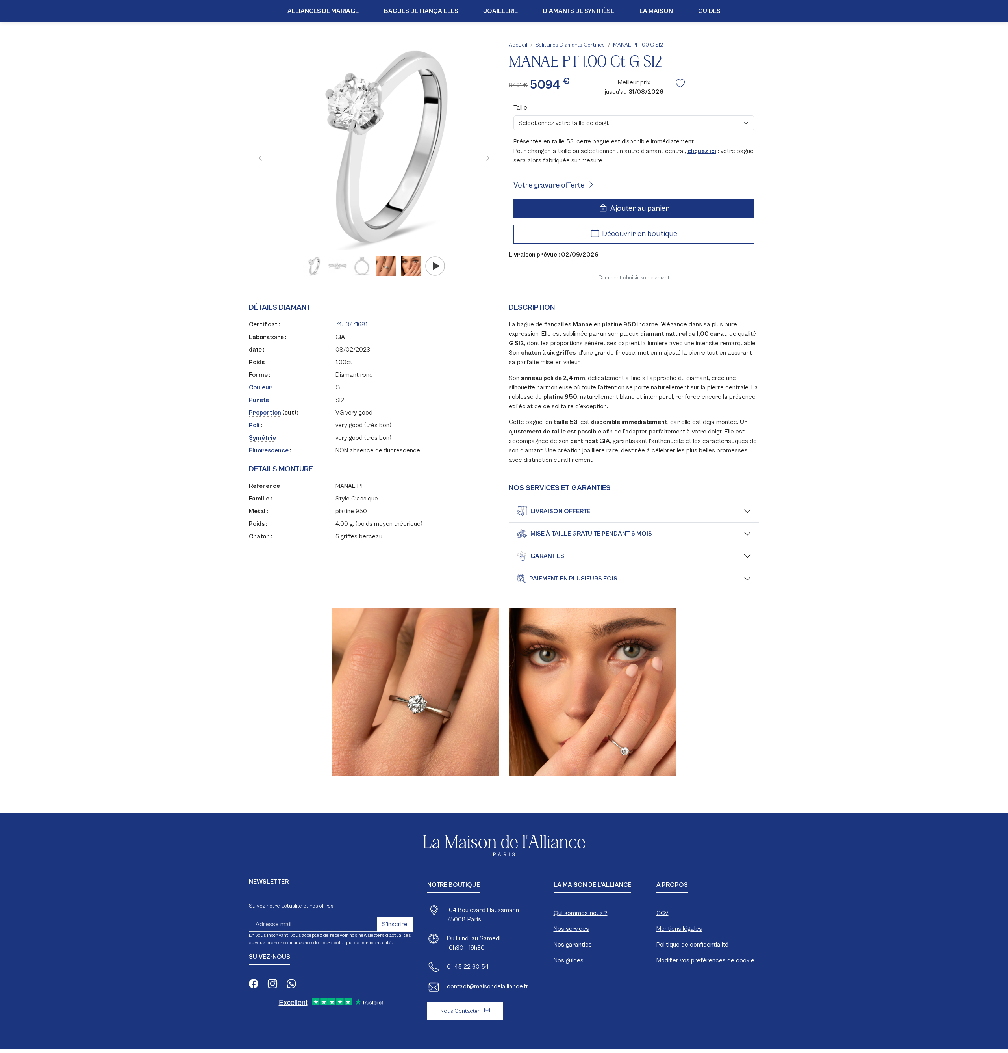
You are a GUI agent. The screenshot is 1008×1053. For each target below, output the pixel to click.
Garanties (547, 556)
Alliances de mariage (323, 11)
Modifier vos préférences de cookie (705, 960)
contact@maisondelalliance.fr (487, 986)
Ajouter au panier (639, 208)
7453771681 (351, 324)
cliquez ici (701, 150)
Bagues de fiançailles (421, 11)
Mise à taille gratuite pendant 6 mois (591, 533)
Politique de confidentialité (692, 944)
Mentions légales (679, 928)
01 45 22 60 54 (468, 966)
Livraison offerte (560, 511)
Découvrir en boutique (638, 233)
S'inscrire (395, 924)
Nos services (571, 928)
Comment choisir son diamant (634, 278)
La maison (656, 11)
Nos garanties (573, 944)
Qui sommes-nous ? (581, 913)
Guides (709, 11)
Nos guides (569, 960)
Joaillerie (501, 11)
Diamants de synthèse (578, 11)
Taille (520, 107)
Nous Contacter (460, 1011)
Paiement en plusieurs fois (573, 578)
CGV (662, 913)
